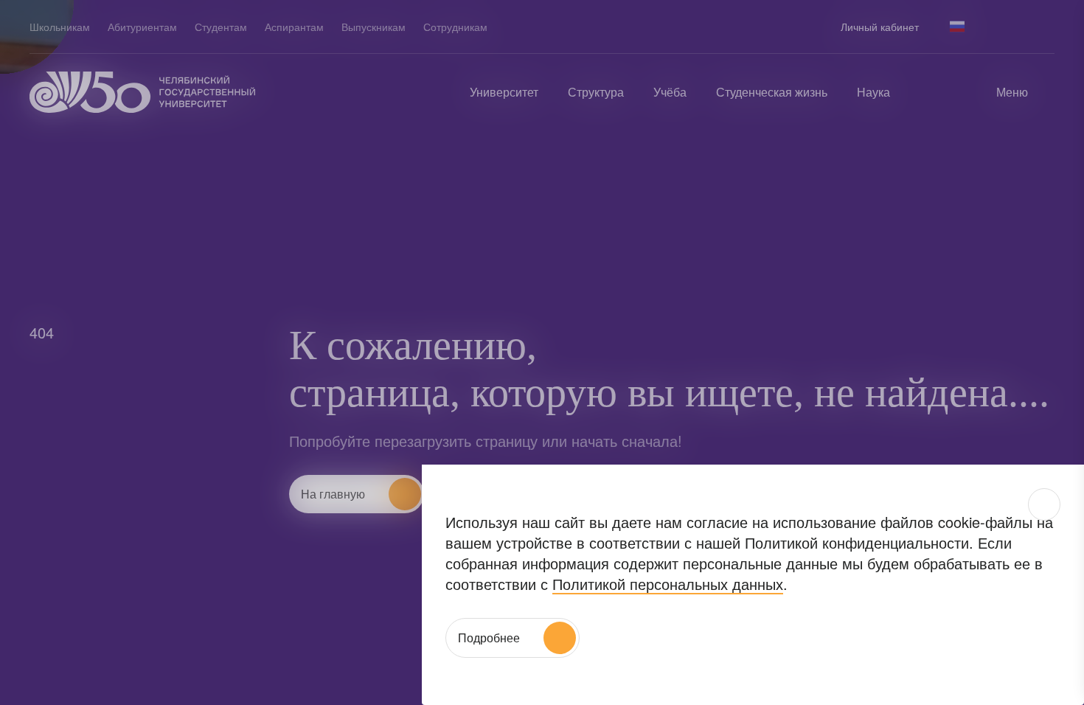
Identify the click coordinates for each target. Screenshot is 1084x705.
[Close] (1044, 504)
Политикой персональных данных (667, 583)
